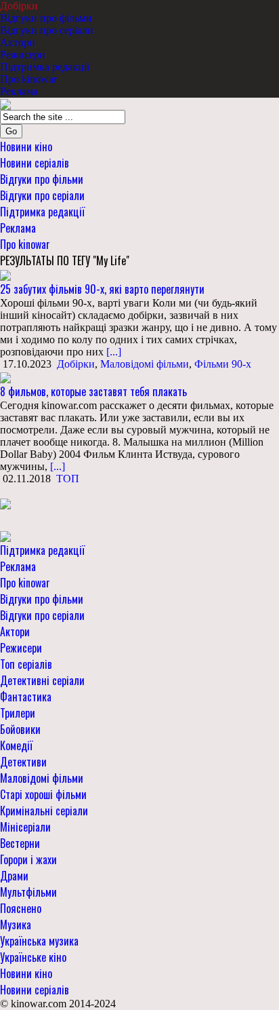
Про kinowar (28, 79)
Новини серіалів (34, 163)
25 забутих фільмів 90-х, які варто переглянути (102, 289)
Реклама (19, 91)
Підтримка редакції (44, 67)
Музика (15, 924)
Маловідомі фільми (144, 364)
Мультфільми (28, 892)
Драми (14, 876)
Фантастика (25, 696)
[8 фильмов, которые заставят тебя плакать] (5, 376)
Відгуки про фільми (46, 18)
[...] (112, 351)
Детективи (23, 762)
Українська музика (39, 941)
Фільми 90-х (222, 364)
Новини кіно (26, 146)
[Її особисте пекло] (5, 503)
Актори (17, 42)
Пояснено (20, 908)
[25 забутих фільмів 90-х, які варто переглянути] (5, 274)
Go (11, 131)
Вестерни (20, 843)
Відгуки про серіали (46, 30)
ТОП (67, 478)
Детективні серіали (42, 680)
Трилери (17, 713)
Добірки (19, 6)
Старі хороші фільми (43, 794)
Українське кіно (33, 957)
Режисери (22, 54)
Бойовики (20, 729)
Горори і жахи (28, 859)
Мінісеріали (25, 827)
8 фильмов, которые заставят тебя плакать (93, 391)
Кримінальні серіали (44, 810)
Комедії (16, 745)
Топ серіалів (26, 664)
